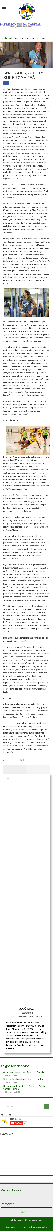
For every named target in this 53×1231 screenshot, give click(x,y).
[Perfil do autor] (14, 769)
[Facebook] (21, 1197)
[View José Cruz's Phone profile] (39, 1001)
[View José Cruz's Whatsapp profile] (26, 1001)
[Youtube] (26, 1197)
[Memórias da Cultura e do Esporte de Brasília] (26, 10)
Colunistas (13, 38)
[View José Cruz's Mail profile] (32, 1001)
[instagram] (31, 1197)
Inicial (4, 38)
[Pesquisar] (46, 1106)
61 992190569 (25, 1013)
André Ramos (37, 1220)
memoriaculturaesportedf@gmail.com (26, 1016)
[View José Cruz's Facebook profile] (13, 1001)
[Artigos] (38, 769)
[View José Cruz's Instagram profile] (20, 1001)
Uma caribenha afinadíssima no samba (23, 1079)
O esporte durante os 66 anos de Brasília (23, 1072)
